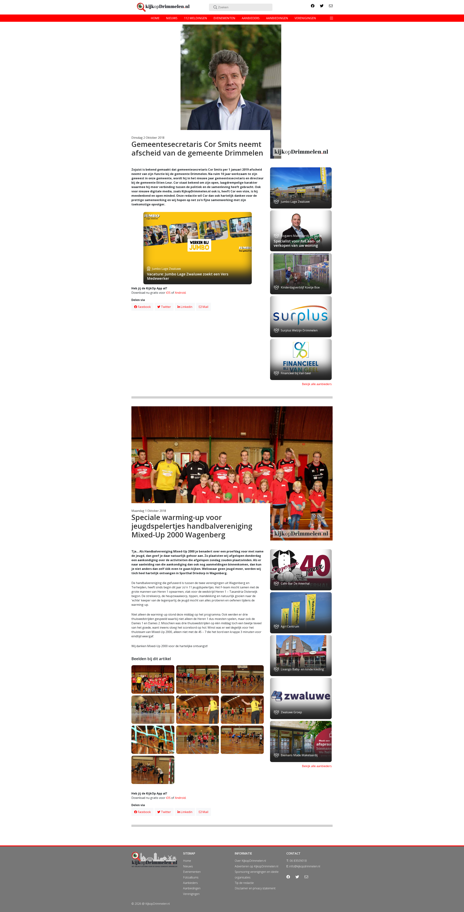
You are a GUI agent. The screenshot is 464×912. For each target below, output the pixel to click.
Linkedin (186, 307)
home (155, 18)
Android (180, 293)
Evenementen (192, 872)
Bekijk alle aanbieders (317, 384)
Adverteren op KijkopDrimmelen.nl (256, 866)
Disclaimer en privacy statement (255, 888)
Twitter (165, 307)
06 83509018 (298, 861)
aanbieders (251, 18)
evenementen (224, 18)
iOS (168, 293)
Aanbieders (190, 883)
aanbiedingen (277, 18)
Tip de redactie (244, 883)
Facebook (144, 307)
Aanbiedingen (191, 888)
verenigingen (305, 18)
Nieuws (188, 866)
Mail (205, 307)
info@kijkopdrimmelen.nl (304, 866)
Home (187, 861)
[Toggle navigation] (331, 18)
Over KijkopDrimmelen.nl (250, 861)
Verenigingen (191, 894)
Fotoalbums (190, 877)
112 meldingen (195, 18)
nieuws (171, 18)
